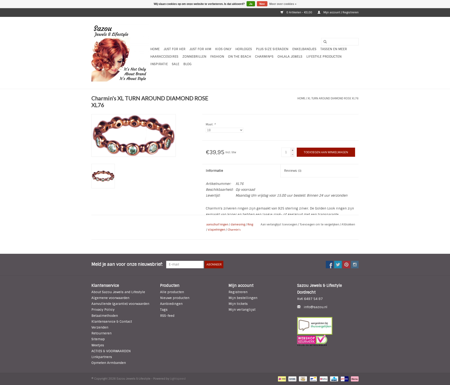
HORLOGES (243, 49)
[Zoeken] (323, 42)
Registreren (238, 292)
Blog (187, 64)
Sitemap (98, 339)
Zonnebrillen (194, 56)
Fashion (217, 56)
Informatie (214, 170)
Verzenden (99, 327)
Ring (250, 224)
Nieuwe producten (174, 298)
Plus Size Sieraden (272, 49)
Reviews (292, 170)
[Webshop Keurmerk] (328, 340)
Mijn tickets (238, 304)
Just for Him (200, 49)
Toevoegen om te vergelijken (320, 224)
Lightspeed (178, 379)
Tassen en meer (333, 49)
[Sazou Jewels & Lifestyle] (120, 53)
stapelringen (216, 230)
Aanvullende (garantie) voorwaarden (120, 304)
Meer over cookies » (282, 4)
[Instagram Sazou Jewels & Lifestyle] (355, 264)
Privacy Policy (103, 309)
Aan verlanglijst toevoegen (279, 224)
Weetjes (97, 345)
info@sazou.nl (315, 307)
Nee (262, 4)
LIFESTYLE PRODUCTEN (323, 56)
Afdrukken (348, 224)
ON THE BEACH (239, 56)
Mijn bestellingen (243, 298)
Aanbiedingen (171, 304)
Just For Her (174, 49)
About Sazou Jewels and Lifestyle (118, 292)
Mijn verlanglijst (242, 309)
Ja (250, 4)
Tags (164, 309)
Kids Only (223, 49)
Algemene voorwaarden (110, 298)
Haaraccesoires (164, 56)
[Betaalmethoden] (281, 379)
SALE (175, 64)
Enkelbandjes (304, 49)
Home (155, 49)
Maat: (211, 124)
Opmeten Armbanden (108, 363)
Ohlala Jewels (290, 56)
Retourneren (101, 333)
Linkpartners (101, 357)
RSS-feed (167, 316)
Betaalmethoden (104, 316)
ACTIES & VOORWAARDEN (111, 351)
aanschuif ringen (217, 224)
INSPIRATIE (159, 64)
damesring (238, 224)
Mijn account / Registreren (341, 12)
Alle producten (172, 292)
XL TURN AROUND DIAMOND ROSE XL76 (333, 98)
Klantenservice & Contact (111, 321)
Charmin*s (264, 56)
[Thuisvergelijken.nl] (328, 326)
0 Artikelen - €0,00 (299, 12)
